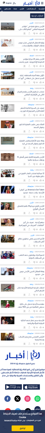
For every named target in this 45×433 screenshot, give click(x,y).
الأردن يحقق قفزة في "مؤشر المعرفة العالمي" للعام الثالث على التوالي (31, 29)
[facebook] (7, 399)
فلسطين (7, 9)
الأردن (22, 9)
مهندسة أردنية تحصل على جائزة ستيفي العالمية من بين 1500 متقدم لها (30, 307)
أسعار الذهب (31, 9)
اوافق (22, 428)
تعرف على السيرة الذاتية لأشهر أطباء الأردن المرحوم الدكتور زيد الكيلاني (32, 111)
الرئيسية (41, 9)
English (9, 3)
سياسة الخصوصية (10, 420)
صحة (15, 9)
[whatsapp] (37, 399)
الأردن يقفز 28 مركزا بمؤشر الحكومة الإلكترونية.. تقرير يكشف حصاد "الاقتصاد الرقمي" (31, 62)
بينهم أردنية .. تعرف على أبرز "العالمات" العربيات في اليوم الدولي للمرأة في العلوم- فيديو (31, 225)
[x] (17, 399)
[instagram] (27, 399)
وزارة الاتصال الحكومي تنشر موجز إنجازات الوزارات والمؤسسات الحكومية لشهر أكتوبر (31, 46)
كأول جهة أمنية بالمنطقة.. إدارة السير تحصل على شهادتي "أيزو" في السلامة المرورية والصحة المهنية (30, 78)
